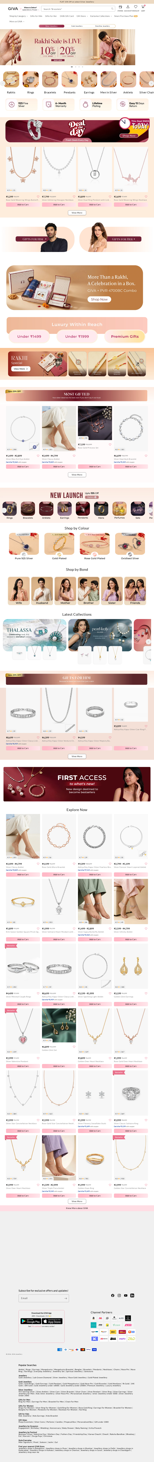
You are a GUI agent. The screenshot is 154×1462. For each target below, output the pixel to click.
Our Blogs (24, 1234)
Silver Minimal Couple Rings (18, 997)
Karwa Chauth (94, 1434)
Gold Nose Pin (86, 1384)
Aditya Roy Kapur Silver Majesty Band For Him (95, 741)
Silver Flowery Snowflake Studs (92, 1125)
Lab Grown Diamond (42, 1378)
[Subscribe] (66, 1298)
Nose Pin (125, 1369)
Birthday (35, 1428)
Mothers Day (53, 1434)
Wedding (44, 1428)
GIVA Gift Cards (27, 1257)
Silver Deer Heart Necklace (18, 1188)
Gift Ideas (23, 1420)
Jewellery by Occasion (28, 1426)
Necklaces (107, 1369)
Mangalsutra (47, 1369)
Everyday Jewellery (42, 1371)
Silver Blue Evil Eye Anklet (17, 460)
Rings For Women (26, 1408)
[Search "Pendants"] (112, 8)
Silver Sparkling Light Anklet (90, 997)
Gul (56, 1442)
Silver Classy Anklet (52, 460)
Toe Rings (28, 1371)
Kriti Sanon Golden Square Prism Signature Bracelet (23, 932)
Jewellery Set (59, 1371)
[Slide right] (151, 83)
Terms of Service (66, 1251)
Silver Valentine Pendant (17, 1061)
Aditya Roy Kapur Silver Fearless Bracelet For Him (95, 868)
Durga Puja (37, 1436)
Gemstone (88, 1371)
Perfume (50, 1422)
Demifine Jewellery (102, 26)
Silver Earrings (119, 1392)
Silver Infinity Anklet (123, 932)
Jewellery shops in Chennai (67, 1450)
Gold (21, 1384)
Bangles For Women (27, 1410)
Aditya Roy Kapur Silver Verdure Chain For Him (59, 741)
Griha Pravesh (95, 1428)
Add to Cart (23, 466)
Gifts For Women (26, 1406)
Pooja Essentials (26, 1422)
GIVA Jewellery (17, 1354)
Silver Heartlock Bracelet (125, 460)
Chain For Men (71, 1402)
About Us (23, 1245)
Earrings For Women (103, 1408)
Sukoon (43, 1442)
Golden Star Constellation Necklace (130, 1188)
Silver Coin (55, 1392)
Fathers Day (66, 1434)
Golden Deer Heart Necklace (91, 1061)
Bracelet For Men (56, 1402)
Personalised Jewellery (81, 1394)
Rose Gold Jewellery (77, 1378)
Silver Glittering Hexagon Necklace (57, 200)
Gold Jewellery (77, 26)
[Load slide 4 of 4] (83, 67)
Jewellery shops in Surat (91, 1450)
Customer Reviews (28, 1228)
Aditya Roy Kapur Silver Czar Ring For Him (131, 729)
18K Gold (28, 1386)
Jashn (50, 1442)
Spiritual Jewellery (74, 1371)
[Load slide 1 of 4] (70, 67)
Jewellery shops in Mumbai (80, 1448)
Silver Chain (81, 1392)
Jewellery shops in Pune (56, 1448)
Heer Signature (25, 1442)
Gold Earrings (41, 1384)
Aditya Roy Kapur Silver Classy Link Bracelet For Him (23, 742)
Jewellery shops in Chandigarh (117, 1450)
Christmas (47, 1436)
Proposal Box (70, 1422)
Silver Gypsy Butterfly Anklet (91, 933)
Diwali (105, 1434)
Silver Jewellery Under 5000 (105, 1394)
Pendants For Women (47, 1410)
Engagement (24, 1428)
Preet (35, 1442)
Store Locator (26, 1240)
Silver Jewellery (51, 26)
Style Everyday (25, 1440)
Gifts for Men (24, 1400)
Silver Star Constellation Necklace (21, 1123)
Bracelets (50, 92)
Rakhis (11, 92)
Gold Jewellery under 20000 (73, 1386)
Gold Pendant (55, 1384)
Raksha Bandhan (117, 1434)
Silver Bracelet (67, 1392)
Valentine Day (40, 1434)
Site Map (62, 1257)
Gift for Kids (24, 1414)
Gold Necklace (114, 1384)
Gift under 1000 (101, 1422)
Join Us (22, 1251)
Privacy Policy (65, 1234)
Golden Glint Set (49, 1050)
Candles (59, 1422)
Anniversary (55, 1428)
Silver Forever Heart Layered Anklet (130, 867)
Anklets (128, 92)
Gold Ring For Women (67, 1408)
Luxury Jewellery (113, 1386)
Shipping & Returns (68, 1228)
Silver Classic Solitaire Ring (126, 1125)
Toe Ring (83, 1410)
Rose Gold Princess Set (88, 448)
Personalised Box (85, 1422)
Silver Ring (107, 1392)
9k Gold (125, 1384)
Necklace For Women (68, 1410)
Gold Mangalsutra (71, 1384)
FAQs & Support (66, 1245)
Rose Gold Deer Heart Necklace (128, 1061)
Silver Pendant (94, 1392)
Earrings (89, 92)
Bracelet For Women (123, 1408)
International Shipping (69, 1240)
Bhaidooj (130, 1434)
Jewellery (23, 1376)
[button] (18, 16)
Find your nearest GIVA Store (32, 1446)
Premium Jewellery (95, 1386)
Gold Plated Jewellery (97, 1378)
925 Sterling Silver (27, 1392)
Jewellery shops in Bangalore (31, 1448)
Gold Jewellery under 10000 (46, 1386)
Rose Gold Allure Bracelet (53, 867)
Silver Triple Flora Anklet (53, 1189)
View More (77, 213)
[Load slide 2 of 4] (73, 67)
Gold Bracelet (100, 1384)
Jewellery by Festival (28, 1432)
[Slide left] (2, 83)
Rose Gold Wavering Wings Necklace (130, 200)
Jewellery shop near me (29, 1452)
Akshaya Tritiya (25, 1434)
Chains (117, 1369)
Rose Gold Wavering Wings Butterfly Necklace (23, 200)
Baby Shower (68, 1428)
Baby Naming (81, 1428)
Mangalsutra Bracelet (63, 1369)
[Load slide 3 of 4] (78, 67)
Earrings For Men (39, 1402)
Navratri (26, 1436)
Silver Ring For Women (46, 1408)
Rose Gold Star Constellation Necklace (59, 1123)
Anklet (21, 1369)
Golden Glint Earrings (123, 997)
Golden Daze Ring (88, 1189)
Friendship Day (80, 1434)
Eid (20, 1436)
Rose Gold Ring (85, 1408)
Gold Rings (29, 1384)
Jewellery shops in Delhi (104, 1448)
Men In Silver (108, 92)
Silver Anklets (42, 1392)
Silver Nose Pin (62, 1394)
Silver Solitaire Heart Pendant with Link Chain (59, 932)
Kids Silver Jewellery (45, 1394)
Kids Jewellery (25, 1416)
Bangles (78, 1369)
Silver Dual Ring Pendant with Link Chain (95, 200)
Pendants (70, 92)
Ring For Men (24, 1402)
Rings (30, 92)
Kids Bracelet (52, 1416)
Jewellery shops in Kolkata (42, 1450)
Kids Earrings (39, 1416)
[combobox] (78, 8)
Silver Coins (40, 1422)
